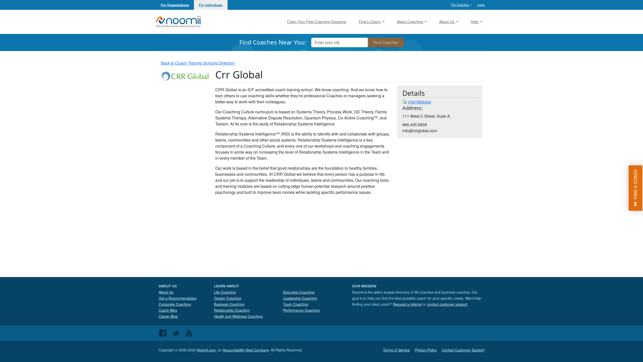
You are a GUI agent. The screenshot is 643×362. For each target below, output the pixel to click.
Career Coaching (227, 298)
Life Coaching (225, 292)
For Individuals (211, 5)
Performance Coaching (301, 310)
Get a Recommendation (178, 298)
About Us (166, 292)
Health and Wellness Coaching (238, 316)
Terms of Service (396, 349)
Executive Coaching (298, 292)
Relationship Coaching (232, 310)
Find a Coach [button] (370, 21)
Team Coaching (295, 304)
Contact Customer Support (463, 349)
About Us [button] (447, 21)
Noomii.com (206, 349)
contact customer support (447, 304)
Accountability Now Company (246, 349)
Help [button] (475, 21)
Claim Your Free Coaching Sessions (316, 21)
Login (481, 5)
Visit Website (419, 102)
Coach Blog (168, 310)
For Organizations (175, 5)
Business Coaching (229, 304)
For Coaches (460, 5)
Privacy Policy (426, 349)
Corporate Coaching (175, 304)
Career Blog (168, 316)
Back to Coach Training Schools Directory (198, 63)
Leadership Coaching (300, 298)
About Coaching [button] (410, 21)
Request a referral (407, 304)
